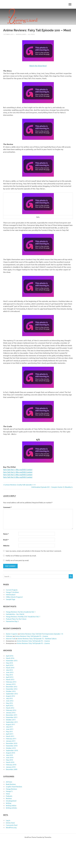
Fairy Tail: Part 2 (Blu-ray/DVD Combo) (17, 472)
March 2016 (10, 658)
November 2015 (11, 660)
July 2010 (9, 755)
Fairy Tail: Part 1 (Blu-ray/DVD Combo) (17, 469)
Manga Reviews (11, 789)
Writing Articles (11, 808)
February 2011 (11, 738)
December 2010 (11, 743)
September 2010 (12, 750)
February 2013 (11, 682)
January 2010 (10, 767)
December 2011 (11, 715)
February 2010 (11, 765)
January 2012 (10, 712)
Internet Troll (10, 638)
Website (6, 546)
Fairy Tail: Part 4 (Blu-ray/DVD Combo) (17, 477)
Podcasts (9, 796)
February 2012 (11, 710)
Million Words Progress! (14, 597)
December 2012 (11, 686)
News (8, 794)
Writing (8, 803)
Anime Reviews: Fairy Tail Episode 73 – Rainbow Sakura (37, 638)
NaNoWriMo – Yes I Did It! (15, 614)
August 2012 (10, 696)
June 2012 (9, 701)
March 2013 (10, 679)
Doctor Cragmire (12, 634)
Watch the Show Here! (38, 66)
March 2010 (10, 762)
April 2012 (9, 705)
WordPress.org (11, 827)
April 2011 (9, 734)
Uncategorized (11, 801)
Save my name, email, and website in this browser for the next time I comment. (33, 551)
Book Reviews (11, 784)
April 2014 (9, 665)
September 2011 (12, 722)
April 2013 (9, 677)
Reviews (9, 798)
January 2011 (10, 741)
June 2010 (9, 757)
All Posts (31, 34)
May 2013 (9, 675)
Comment (7, 507)
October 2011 (11, 720)
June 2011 (9, 729)
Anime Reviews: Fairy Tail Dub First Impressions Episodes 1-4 (41, 634)
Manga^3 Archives (12, 592)
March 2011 (10, 736)
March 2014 (10, 668)
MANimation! (10, 594)
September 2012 (12, 694)
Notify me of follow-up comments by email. (21, 556)
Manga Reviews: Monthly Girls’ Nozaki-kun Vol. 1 (23, 616)
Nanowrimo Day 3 (12, 621)
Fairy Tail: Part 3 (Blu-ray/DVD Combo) (17, 474)
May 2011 (9, 731)
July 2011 (9, 727)
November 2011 (11, 717)
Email (6, 540)
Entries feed (10, 823)
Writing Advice (11, 805)
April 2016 (9, 656)
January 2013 (10, 684)
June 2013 (9, 672)
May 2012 (9, 703)
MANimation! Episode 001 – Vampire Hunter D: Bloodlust (51, 487)
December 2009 (11, 769)
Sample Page (10, 599)
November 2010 (11, 746)
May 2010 (9, 760)
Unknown (9, 636)
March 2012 (10, 708)
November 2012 (11, 689)
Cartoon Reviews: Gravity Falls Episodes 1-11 (20, 485)
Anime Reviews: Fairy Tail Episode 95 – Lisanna (31, 636)
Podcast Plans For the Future (16, 619)
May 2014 (9, 663)
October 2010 (11, 748)
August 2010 (10, 753)
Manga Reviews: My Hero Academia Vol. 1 (20, 612)
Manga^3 (9, 791)
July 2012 (9, 698)
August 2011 (10, 724)
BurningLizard (21, 34)
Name (6, 534)
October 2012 (11, 691)
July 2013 (9, 670)
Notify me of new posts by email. (17, 560)
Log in (8, 820)
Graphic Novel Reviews (14, 786)
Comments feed (11, 825)
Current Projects (12, 590)
